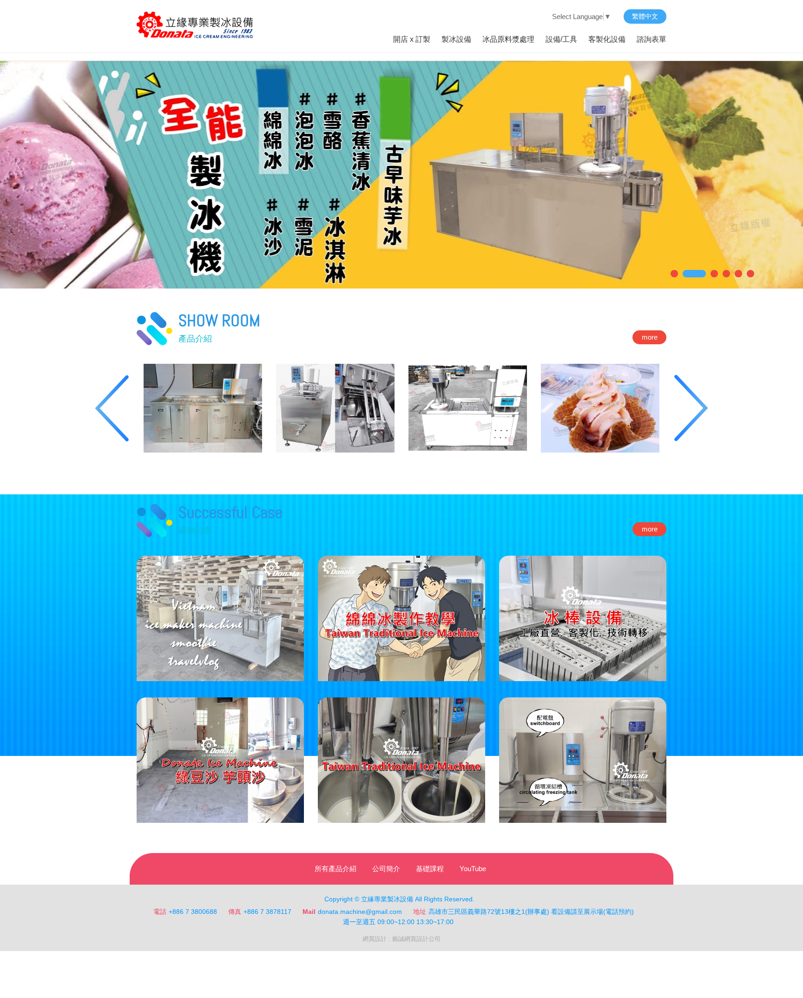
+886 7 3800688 (193, 911)
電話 (159, 911)
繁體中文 (645, 16)
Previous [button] (109, 408)
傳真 (234, 911)
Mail (309, 911)
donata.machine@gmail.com (360, 911)
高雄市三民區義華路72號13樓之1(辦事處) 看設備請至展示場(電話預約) (531, 911)
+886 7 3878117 (267, 911)
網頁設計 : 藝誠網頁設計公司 (401, 938)
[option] (203, 408)
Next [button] (693, 408)
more (650, 337)
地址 (419, 911)
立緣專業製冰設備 (195, 25)
